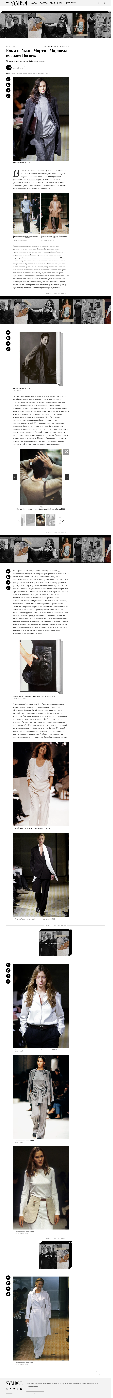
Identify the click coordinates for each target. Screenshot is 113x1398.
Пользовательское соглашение (35, 1391)
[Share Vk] (8, 79)
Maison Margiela (21, 73)
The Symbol (19, 3)
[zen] (17, 1389)
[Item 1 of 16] (41, 477)
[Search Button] (99, 3)
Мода (8, 46)
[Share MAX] (8, 85)
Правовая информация (33, 1393)
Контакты (9, 1393)
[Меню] (7, 3)
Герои (13, 46)
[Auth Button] (104, 3)
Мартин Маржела (45, 73)
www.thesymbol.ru (33, 1386)
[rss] (7, 1389)
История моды (33, 73)
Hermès (12, 73)
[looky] (21, 1389)
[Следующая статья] (55, 1373)
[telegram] (14, 1389)
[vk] (10, 1389)
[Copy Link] (8, 96)
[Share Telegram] (8, 90)
